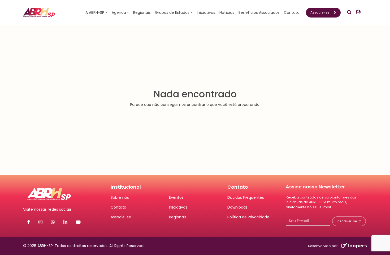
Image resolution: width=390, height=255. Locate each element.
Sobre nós (120, 197)
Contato (292, 12)
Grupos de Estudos (172, 12)
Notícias (226, 12)
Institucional (126, 187)
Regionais (142, 12)
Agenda (119, 12)
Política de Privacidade (248, 217)
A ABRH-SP (94, 12)
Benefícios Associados (259, 12)
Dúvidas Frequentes (245, 197)
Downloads (237, 207)
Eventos (176, 197)
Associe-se (320, 12)
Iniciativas (206, 12)
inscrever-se (347, 221)
